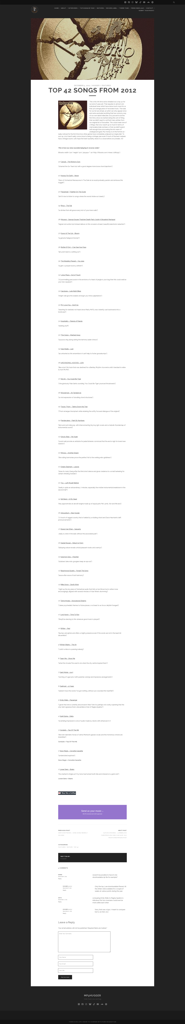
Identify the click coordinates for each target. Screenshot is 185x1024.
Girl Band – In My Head (69, 499)
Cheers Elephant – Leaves (70, 467)
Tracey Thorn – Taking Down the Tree (74, 407)
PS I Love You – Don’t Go (69, 305)
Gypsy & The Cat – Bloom (70, 233)
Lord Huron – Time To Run (69, 615)
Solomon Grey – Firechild (70, 557)
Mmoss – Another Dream (70, 453)
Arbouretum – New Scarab (70, 513)
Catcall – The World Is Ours (70, 162)
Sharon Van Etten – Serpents (71, 529)
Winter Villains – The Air (68, 645)
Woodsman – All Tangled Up (71, 393)
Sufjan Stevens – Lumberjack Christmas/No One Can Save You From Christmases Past (114, 835)
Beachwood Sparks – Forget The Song (74, 571)
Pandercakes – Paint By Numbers (73, 420)
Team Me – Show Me (67, 658)
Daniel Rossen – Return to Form (72, 543)
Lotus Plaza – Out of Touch (70, 275)
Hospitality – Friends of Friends (71, 321)
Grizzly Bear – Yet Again (69, 437)
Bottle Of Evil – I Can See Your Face (73, 247)
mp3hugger (92, 995)
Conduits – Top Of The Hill (69, 730)
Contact (149, 8)
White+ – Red (65, 628)
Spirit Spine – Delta (66, 716)
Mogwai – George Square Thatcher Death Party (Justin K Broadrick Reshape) (88, 219)
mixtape (70, 847)
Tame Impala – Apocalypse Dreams (73, 601)
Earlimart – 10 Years (67, 686)
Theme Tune (124, 8)
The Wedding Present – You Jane (72, 261)
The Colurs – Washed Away (70, 335)
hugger (96, 85)
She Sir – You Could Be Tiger (71, 379)
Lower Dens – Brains (67, 769)
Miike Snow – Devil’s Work (70, 585)
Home (56, 8)
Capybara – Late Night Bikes (71, 291)
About (63, 8)
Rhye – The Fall (66, 206)
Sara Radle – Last (67, 349)
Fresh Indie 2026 (137, 8)
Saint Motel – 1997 (66, 672)
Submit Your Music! (146, 10)
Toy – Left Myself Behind (70, 483)
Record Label (111, 8)
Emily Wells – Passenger (68, 700)
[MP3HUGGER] (34, 12)
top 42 (76, 847)
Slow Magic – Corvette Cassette (71, 751)
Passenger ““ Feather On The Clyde (73, 192)
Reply (60, 878)
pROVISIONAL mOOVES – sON (72, 363)
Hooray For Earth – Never (70, 176)
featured (106, 85)
